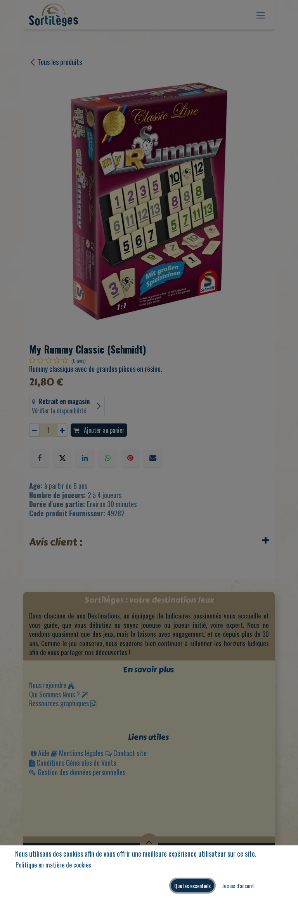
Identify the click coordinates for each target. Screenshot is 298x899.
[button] (192, 885)
